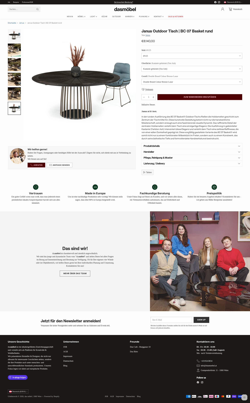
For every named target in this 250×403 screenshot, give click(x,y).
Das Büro (134, 351)
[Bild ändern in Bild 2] (14, 50)
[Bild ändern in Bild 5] (14, 93)
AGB (65, 351)
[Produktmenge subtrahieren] (144, 97)
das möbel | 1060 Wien (33, 396)
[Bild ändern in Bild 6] (14, 108)
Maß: (146, 50)
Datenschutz (68, 361)
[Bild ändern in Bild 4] (14, 79)
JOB (65, 347)
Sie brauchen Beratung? (123, 2)
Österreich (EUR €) (233, 2)
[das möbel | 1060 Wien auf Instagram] (219, 2)
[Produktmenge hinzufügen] (153, 97)
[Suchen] (37, 9)
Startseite (12, 23)
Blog (65, 366)
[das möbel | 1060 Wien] (125, 9)
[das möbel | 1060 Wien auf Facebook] (215, 2)
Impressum (67, 356)
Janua (21, 23)
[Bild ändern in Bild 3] (14, 64)
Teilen (149, 172)
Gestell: (160, 76)
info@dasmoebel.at (209, 366)
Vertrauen (149, 89)
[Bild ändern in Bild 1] (14, 35)
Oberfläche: (159, 63)
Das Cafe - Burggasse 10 (140, 347)
